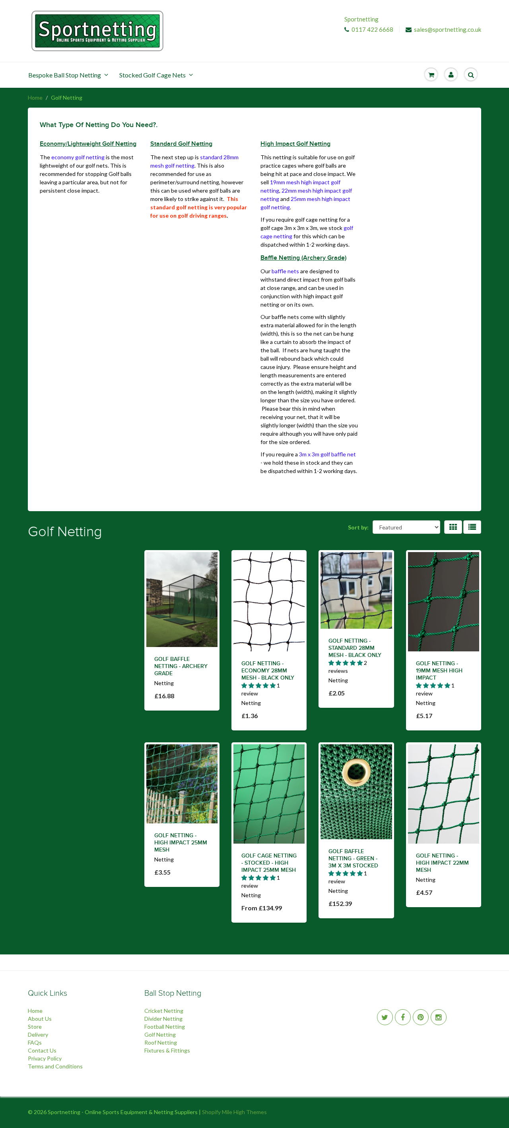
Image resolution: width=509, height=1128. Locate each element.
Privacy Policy (45, 1058)
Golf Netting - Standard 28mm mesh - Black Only (354, 648)
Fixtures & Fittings (167, 1050)
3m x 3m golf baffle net (327, 454)
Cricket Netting (163, 1010)
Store (35, 1026)
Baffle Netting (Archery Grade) (303, 258)
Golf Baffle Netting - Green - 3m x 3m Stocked (353, 859)
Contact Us (42, 1050)
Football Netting (164, 1026)
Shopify (211, 1112)
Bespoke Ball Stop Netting (64, 75)
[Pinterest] (421, 1017)
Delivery (38, 1034)
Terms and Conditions (55, 1066)
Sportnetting (361, 19)
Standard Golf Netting (181, 144)
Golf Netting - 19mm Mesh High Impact (439, 671)
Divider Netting (163, 1018)
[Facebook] (403, 1017)
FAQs (35, 1042)
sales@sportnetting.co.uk (447, 29)
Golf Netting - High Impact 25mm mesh (180, 843)
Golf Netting (160, 1034)
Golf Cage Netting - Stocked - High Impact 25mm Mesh (269, 863)
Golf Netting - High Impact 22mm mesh (442, 863)
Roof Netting (160, 1042)
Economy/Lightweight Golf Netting (88, 144)
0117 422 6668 (372, 29)
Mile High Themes (244, 1112)
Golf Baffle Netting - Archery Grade (181, 666)
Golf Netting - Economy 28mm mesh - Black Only (267, 671)
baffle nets (285, 271)
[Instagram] (439, 1017)
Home (35, 97)
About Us (40, 1018)
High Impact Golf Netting (295, 144)
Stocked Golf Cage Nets (152, 75)
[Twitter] (385, 1017)
